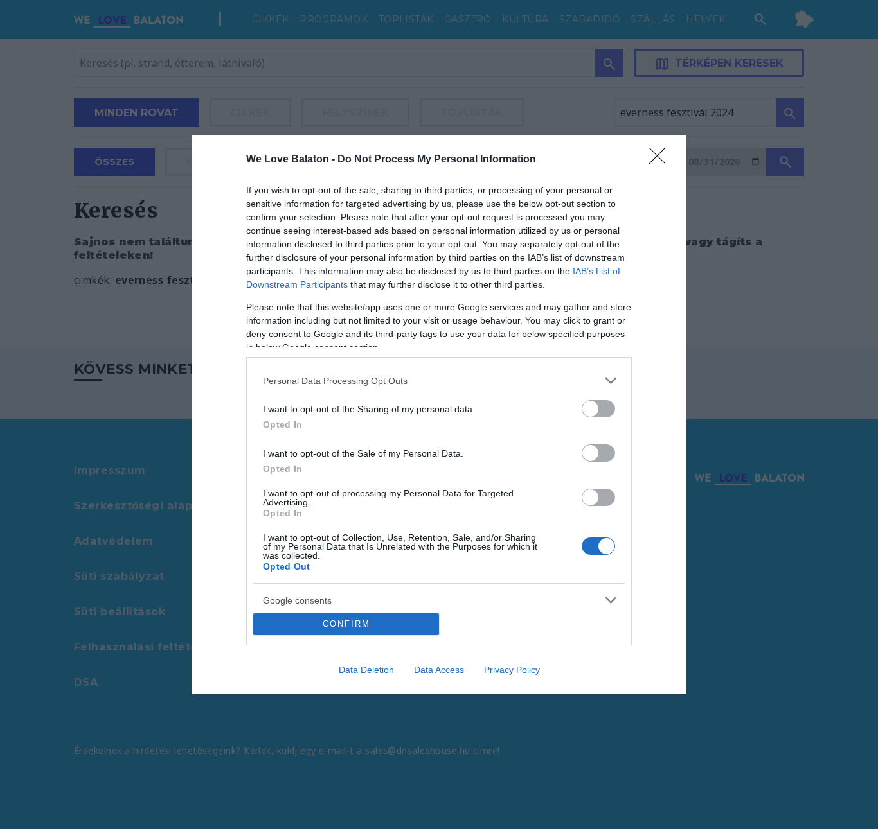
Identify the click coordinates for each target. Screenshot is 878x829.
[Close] (661, 160)
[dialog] (439, 414)
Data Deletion (366, 670)
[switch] (598, 408)
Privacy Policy (512, 670)
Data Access (439, 670)
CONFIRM (346, 624)
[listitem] (439, 380)
